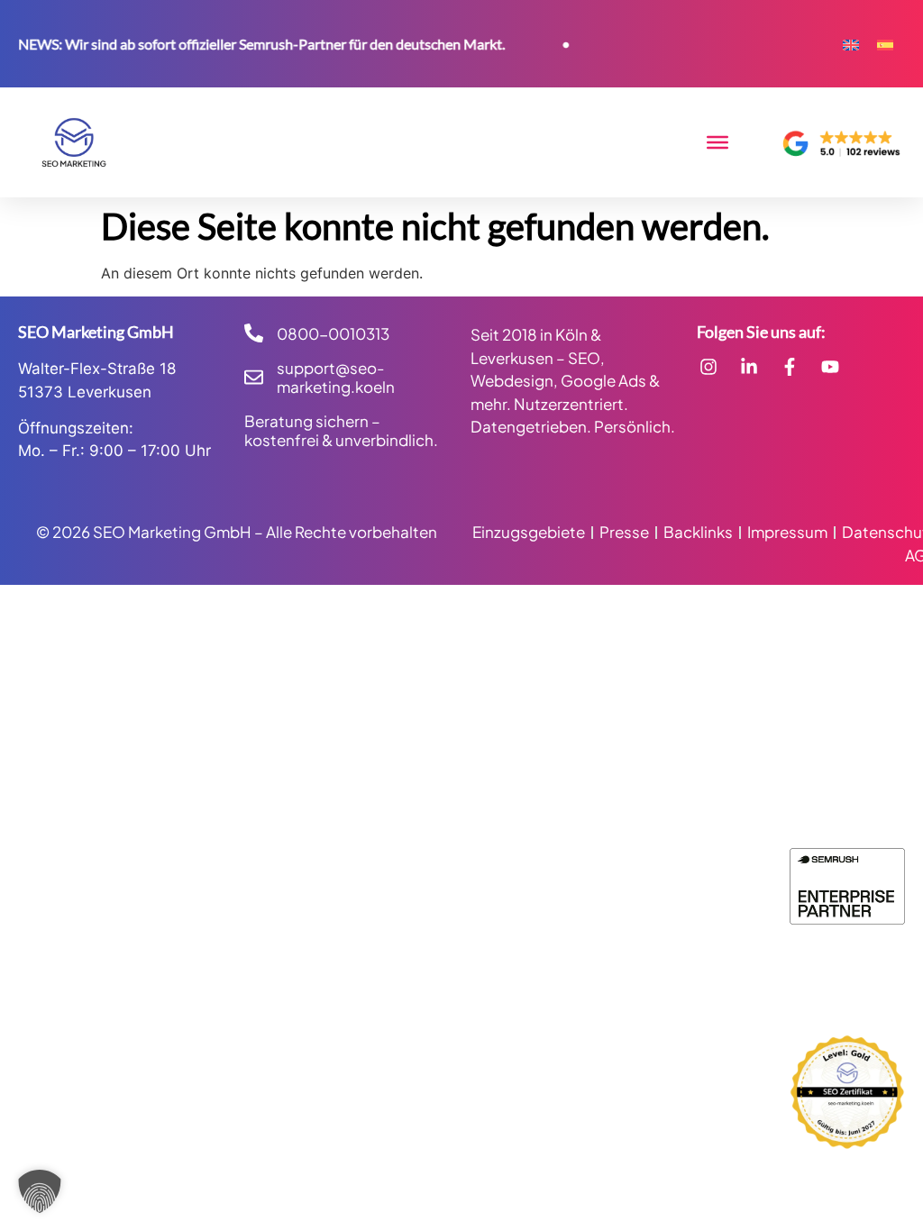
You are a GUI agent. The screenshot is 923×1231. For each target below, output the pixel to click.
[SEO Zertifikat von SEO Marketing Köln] (847, 1092)
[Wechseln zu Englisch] (851, 44)
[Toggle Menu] (717, 142)
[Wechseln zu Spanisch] (885, 44)
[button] (39, 1191)
